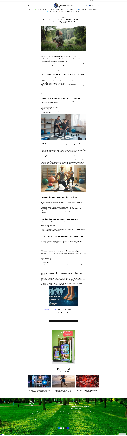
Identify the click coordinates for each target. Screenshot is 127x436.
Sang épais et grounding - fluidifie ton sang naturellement (87, 391)
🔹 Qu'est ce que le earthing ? (57, 9)
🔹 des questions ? (92, 9)
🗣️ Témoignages (71, 9)
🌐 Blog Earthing (52, 11)
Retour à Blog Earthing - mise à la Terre (64, 321)
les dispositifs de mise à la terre (50, 309)
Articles (37, 388)
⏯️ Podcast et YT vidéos (65, 11)
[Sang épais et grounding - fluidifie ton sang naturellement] (87, 381)
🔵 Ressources (82, 9)
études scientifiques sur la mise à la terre (74, 308)
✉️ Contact (76, 11)
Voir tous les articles (63, 371)
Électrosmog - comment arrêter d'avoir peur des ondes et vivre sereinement (39, 391)
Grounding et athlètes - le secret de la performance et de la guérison (63, 391)
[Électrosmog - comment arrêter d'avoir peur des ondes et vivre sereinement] (39, 381)
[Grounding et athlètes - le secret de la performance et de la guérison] (63, 381)
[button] (88, 5)
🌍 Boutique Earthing (41, 9)
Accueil (31, 9)
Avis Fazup (30, 421)
